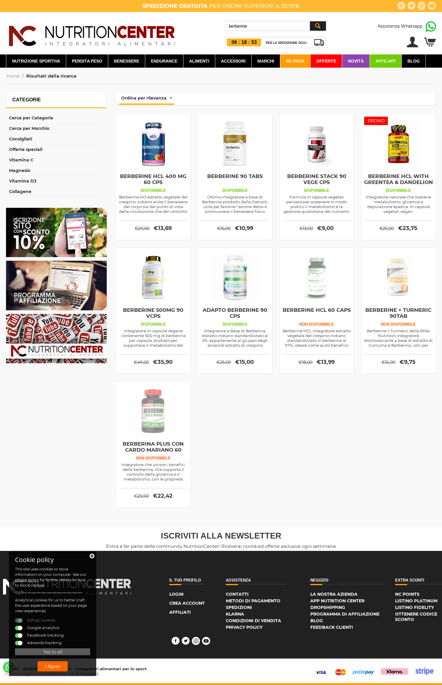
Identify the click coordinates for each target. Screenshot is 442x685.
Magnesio (19, 170)
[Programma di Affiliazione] (56, 285)
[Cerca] (318, 26)
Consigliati (20, 139)
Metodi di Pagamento (253, 601)
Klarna (235, 614)
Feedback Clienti (331, 627)
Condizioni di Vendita (253, 620)
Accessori (233, 61)
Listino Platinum (416, 601)
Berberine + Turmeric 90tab (398, 313)
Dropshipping (327, 607)
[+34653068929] (8, 667)
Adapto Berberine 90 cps (235, 313)
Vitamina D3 (22, 181)
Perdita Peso (87, 61)
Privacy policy (244, 627)
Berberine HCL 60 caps (317, 310)
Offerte (326, 61)
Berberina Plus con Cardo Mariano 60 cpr (153, 450)
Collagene (20, 191)
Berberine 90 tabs (235, 176)
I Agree (52, 666)
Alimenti (199, 61)
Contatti (237, 594)
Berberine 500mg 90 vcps (153, 313)
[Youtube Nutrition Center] (56, 338)
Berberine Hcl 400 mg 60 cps (153, 179)
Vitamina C (21, 160)
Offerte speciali (25, 149)
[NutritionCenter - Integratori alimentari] (91, 34)
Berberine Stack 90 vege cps (316, 179)
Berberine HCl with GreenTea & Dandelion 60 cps (398, 182)
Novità (356, 61)
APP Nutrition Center (337, 601)
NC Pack (295, 61)
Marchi (265, 61)
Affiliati (386, 61)
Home (13, 76)
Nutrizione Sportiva (36, 61)
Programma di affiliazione (344, 614)
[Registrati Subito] (56, 232)
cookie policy (27, 580)
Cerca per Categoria (31, 118)
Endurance (164, 61)
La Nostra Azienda (334, 594)
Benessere (126, 61)
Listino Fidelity (414, 607)
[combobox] (276, 26)
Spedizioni (239, 607)
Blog (413, 61)
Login (176, 594)
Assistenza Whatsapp (400, 26)
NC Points (407, 594)
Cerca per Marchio (29, 128)
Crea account (187, 603)
